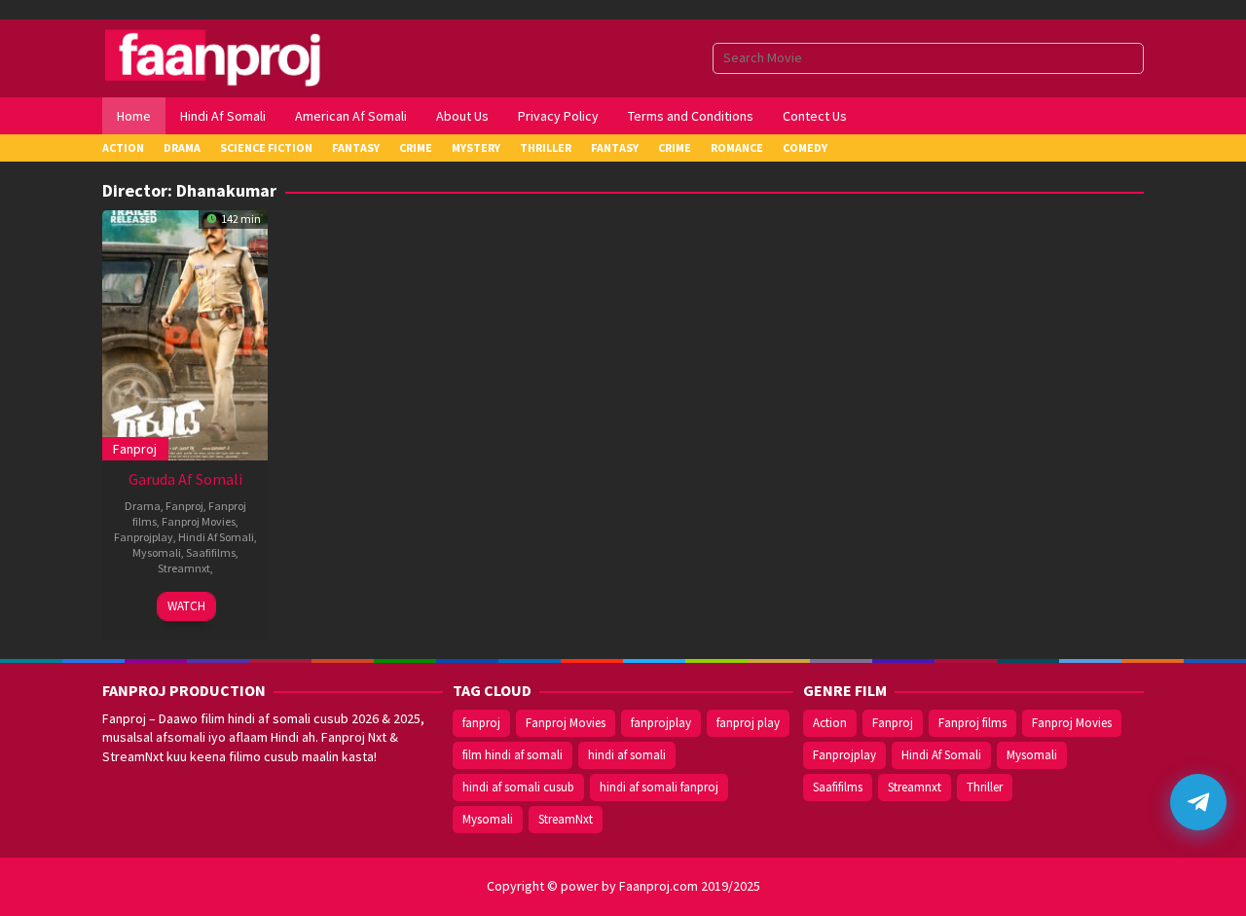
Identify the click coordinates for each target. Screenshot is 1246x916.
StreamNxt (565, 819)
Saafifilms (211, 552)
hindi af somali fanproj (659, 787)
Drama (143, 505)
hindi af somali (627, 755)
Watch (186, 606)
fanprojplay (661, 722)
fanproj (481, 722)
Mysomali (156, 552)
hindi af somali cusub (518, 787)
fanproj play (748, 722)
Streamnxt (184, 568)
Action (830, 722)
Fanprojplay (143, 537)
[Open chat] (1198, 802)
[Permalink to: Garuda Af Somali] (185, 333)
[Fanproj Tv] (241, 56)
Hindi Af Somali (216, 537)
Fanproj (135, 449)
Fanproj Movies (199, 521)
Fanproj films (972, 722)
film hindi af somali (512, 755)
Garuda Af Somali (185, 479)
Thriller (985, 787)
